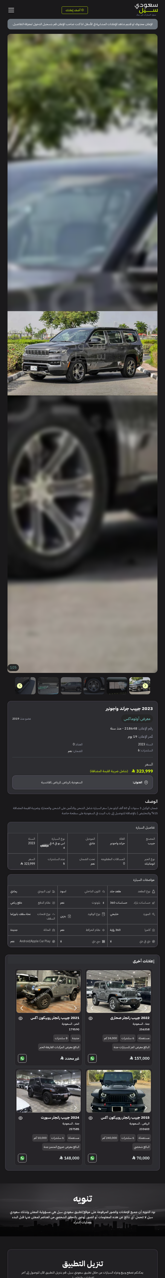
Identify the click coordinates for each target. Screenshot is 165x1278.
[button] (19, 686)
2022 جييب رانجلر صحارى (130, 1017)
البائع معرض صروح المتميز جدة (61, 1147)
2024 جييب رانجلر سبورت (60, 1117)
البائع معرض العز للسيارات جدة (132, 1047)
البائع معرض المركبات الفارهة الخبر (59, 1047)
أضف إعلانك (73, 10)
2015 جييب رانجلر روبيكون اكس (125, 1117)
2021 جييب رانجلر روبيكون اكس (55, 1017)
